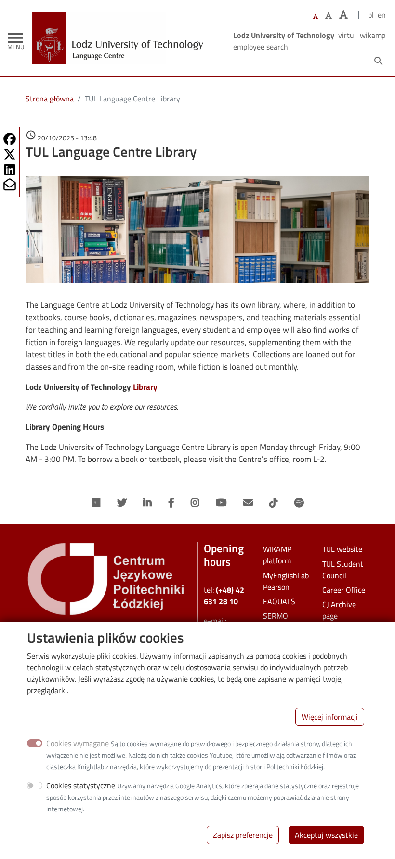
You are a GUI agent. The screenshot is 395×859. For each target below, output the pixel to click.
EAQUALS (279, 601)
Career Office (343, 590)
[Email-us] (248, 503)
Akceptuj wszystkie (326, 835)
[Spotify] (298, 503)
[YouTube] (221, 503)
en (382, 15)
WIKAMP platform (277, 554)
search (378, 61)
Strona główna (50, 98)
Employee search (260, 46)
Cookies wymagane (77, 743)
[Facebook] (171, 503)
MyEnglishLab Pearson (286, 581)
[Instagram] (195, 503)
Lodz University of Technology (283, 35)
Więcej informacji (330, 716)
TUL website (342, 549)
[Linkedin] (147, 503)
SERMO (275, 616)
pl (371, 15)
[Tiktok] (273, 503)
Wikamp (372, 35)
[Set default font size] (315, 16)
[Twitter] (122, 503)
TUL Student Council (342, 569)
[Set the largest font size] (343, 14)
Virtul (347, 35)
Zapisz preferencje (243, 835)
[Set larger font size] (328, 15)
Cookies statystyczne (80, 785)
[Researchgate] (96, 503)
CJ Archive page (339, 610)
